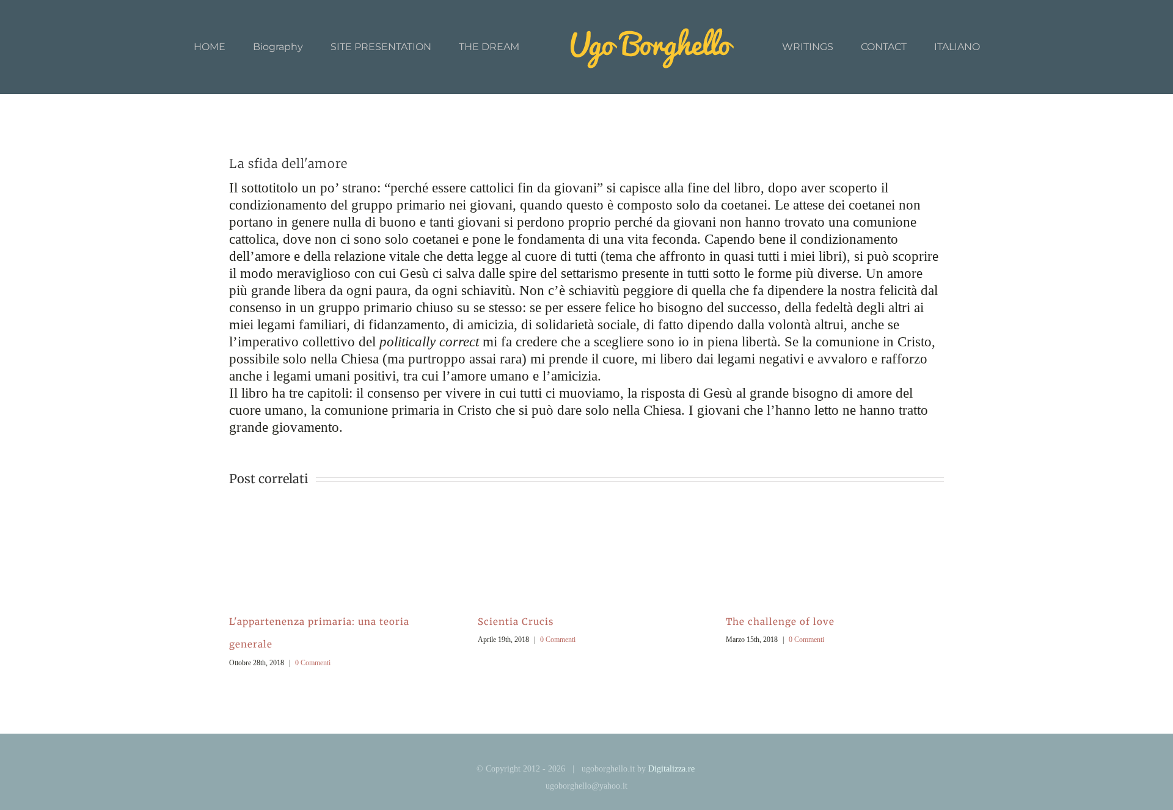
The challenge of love (780, 621)
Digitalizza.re (671, 768)
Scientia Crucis (516, 621)
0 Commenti (313, 663)
